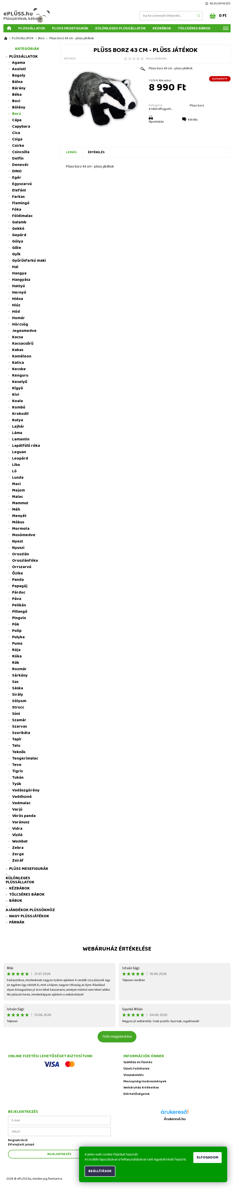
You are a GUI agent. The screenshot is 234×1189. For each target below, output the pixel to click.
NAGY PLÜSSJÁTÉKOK (29, 916)
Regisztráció (18, 1140)
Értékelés (96, 152)
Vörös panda (24, 816)
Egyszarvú (22, 184)
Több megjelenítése (117, 1036)
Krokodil (20, 414)
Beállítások (100, 1171)
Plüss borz (197, 105)
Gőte (16, 248)
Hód (16, 311)
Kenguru (20, 375)
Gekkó (18, 228)
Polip (16, 631)
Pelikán (19, 605)
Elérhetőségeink (136, 1094)
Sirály (17, 694)
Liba (16, 465)
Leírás (71, 152)
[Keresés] (198, 15)
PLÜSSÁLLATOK (31, 28)
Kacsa (17, 337)
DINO (17, 171)
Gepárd (19, 235)
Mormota (20, 528)
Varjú (17, 809)
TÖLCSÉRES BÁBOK (194, 28)
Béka (17, 94)
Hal (15, 267)
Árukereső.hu (175, 1119)
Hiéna (17, 299)
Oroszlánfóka (25, 560)
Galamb (19, 222)
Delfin (18, 158)
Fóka (16, 209)
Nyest (17, 541)
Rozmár (19, 669)
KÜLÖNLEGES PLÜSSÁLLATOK (120, 28)
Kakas (17, 350)
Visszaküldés (133, 1075)
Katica (18, 362)
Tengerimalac (25, 758)
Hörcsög (20, 324)
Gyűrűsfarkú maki (29, 260)
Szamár (19, 720)
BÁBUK (15, 901)
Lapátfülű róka (26, 445)
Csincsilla (20, 152)
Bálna (17, 82)
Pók (15, 624)
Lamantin (20, 439)
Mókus (18, 522)
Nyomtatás (156, 121)
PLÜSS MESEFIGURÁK (70, 28)
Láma (17, 433)
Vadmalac (21, 803)
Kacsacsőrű (22, 343)
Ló (14, 471)
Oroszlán (20, 554)
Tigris (17, 771)
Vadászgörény (26, 790)
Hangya (19, 273)
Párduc (18, 592)
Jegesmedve (24, 331)
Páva (16, 599)
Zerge (18, 854)
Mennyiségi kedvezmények (144, 1081)
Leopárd (20, 458)
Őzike (17, 573)
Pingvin (19, 618)
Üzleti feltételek (136, 1069)
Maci (16, 484)
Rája (16, 650)
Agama (18, 62)
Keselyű (19, 382)
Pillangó (19, 611)
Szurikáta (21, 733)
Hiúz (16, 305)
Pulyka (18, 637)
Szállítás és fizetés (137, 1062)
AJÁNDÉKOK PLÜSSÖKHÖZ (30, 910)
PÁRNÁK (16, 922)
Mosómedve (23, 535)
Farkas (18, 197)
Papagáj (19, 586)
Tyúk (16, 784)
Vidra (17, 828)
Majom (18, 490)
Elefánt (19, 190)
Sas (15, 682)
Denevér (20, 165)
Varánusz (20, 822)
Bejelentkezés (220, 3)
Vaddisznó (22, 797)
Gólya (17, 241)
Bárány (19, 88)
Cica (16, 133)
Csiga (17, 139)
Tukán (18, 777)
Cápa (16, 120)
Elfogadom (207, 1157)
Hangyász (21, 280)
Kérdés (193, 119)
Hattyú (18, 286)
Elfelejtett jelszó (21, 1144)
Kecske (19, 369)
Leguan (19, 452)
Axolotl (19, 69)
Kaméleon (21, 356)
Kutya (17, 420)
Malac (17, 497)
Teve (16, 765)
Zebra (18, 848)
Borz (16, 114)
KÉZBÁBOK (162, 28)
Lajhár (18, 426)
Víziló (17, 835)
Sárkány (20, 675)
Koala (17, 401)
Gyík (16, 254)
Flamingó (20, 203)
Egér (16, 177)
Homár (18, 318)
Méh (16, 509)
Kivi (15, 394)
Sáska (17, 688)
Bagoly (18, 75)
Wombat (20, 841)
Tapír (17, 739)
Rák (15, 662)
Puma (17, 643)
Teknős (18, 752)
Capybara (21, 126)
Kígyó (17, 388)
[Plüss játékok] (5, 38)
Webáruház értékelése (117, 949)
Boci (16, 101)
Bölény (18, 107)
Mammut (20, 503)
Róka (17, 656)
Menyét (19, 516)
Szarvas (19, 726)
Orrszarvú (21, 567)
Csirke (18, 145)
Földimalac (22, 216)
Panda (18, 579)
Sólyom (19, 701)
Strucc (18, 707)
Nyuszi (18, 548)
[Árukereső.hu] (174, 1113)
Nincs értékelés (156, 58)
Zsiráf (18, 860)
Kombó (18, 407)
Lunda (18, 477)
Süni (16, 714)
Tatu (16, 745)
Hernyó (19, 292)
